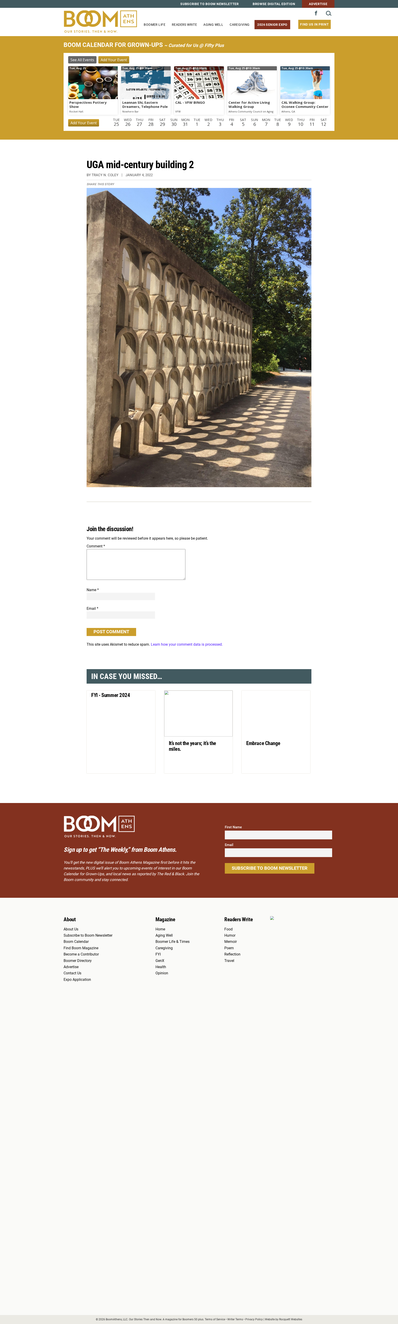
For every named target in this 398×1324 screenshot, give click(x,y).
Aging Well (213, 24)
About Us (71, 929)
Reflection (232, 954)
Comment (96, 546)
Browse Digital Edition (274, 4)
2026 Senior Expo (272, 24)
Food (228, 929)
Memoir (230, 942)
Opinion (161, 973)
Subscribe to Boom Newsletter (209, 4)
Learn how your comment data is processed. (187, 644)
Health (160, 967)
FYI (158, 954)
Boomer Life (154, 24)
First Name (233, 827)
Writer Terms (235, 1319)
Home (160, 929)
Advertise (318, 4)
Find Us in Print (314, 24)
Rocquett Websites (290, 1319)
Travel (229, 961)
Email (92, 608)
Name (93, 590)
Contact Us (72, 973)
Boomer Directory (78, 961)
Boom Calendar (76, 942)
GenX (159, 961)
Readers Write (184, 24)
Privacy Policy (254, 1319)
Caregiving (239, 24)
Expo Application (77, 980)
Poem (229, 948)
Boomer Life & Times (172, 942)
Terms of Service (215, 1319)
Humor (229, 935)
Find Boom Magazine (81, 948)
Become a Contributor (81, 954)
